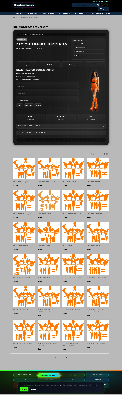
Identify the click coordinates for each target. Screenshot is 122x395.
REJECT (33, 389)
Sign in (95, 1)
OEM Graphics (97, 13)
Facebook (97, 380)
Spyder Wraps (49, 13)
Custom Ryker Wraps (49, 375)
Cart (105, 9)
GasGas (38, 105)
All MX (20, 105)
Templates (19, 13)
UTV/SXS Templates (24, 375)
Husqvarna (28, 105)
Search (104, 5)
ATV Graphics (80, 13)
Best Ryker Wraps (97, 375)
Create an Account (103, 1)
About (73, 380)
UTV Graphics (64, 13)
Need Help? (49, 380)
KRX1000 (73, 375)
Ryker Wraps (33, 13)
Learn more (92, 385)
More (108, 13)
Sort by (80, 154)
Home (15, 17)
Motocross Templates (31, 34)
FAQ (25, 380)
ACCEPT (24, 389)
